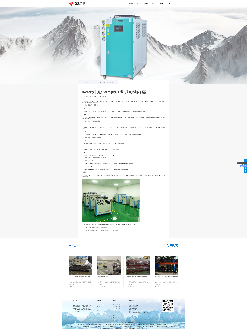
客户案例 (146, 3)
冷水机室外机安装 (149, 326)
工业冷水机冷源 (156, 326)
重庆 (141, 324)
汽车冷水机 (85, 326)
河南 (158, 324)
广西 (129, 324)
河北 (153, 324)
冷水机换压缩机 (128, 326)
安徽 (127, 324)
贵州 (101, 324)
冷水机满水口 (136, 326)
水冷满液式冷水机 (116, 308)
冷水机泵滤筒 (172, 326)
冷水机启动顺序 (121, 326)
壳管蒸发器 (115, 313)
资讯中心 (138, 3)
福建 (139, 324)
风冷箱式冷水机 (116, 311)
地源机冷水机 (111, 328)
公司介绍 (98, 304)
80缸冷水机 (141, 326)
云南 (134, 324)
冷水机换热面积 (140, 328)
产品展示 (131, 3)
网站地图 (138, 322)
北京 (167, 324)
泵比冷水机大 (118, 328)
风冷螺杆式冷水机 (116, 306)
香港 (148, 324)
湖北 (120, 324)
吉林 (89, 324)
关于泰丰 (161, 3)
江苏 (160, 324)
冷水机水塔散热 (92, 326)
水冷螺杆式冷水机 (116, 304)
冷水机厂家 (86, 82)
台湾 (113, 324)
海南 (125, 324)
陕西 (146, 324)
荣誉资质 (153, 3)
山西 (117, 324)
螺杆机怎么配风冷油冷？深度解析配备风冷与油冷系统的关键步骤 (103, 230)
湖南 (144, 324)
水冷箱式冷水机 (116, 310)
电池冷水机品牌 (99, 326)
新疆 (94, 324)
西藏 (92, 324)
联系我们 (168, 3)
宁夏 (87, 324)
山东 (163, 324)
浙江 (151, 324)
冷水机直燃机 (106, 326)
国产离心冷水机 (125, 328)
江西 (122, 324)
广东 (165, 324)
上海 (156, 324)
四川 (132, 324)
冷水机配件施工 (132, 328)
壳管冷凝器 (115, 315)
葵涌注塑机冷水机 (165, 326)
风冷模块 (114, 317)
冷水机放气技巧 (113, 326)
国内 (84, 324)
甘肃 (99, 324)
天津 (136, 324)
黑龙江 (109, 324)
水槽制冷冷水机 (79, 326)
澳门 (103, 324)
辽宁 (115, 324)
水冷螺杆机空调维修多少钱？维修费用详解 (97, 227)
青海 (96, 324)
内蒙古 (106, 324)
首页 (124, 3)
